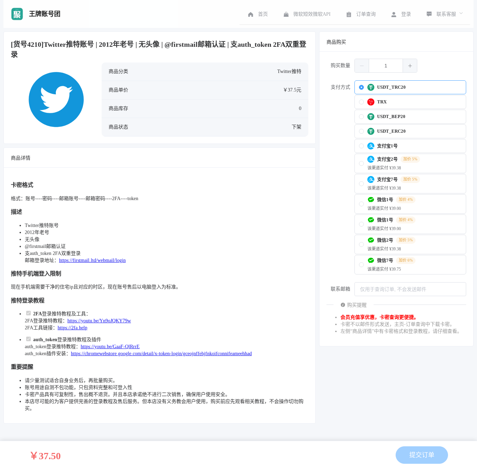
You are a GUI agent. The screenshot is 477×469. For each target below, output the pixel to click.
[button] (362, 65)
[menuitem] (257, 13)
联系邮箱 (340, 289)
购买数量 (340, 65)
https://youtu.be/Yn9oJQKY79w (99, 320)
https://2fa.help (72, 327)
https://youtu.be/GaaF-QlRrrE (110, 346)
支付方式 (340, 87)
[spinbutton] (385, 66)
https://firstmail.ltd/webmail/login (92, 260)
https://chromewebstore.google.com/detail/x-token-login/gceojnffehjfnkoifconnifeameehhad (161, 353)
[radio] (410, 87)
